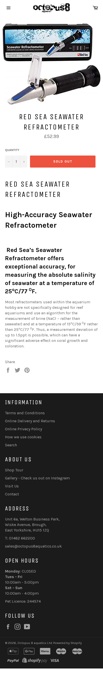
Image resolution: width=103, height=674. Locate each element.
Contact (12, 494)
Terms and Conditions (25, 413)
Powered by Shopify (67, 643)
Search (11, 445)
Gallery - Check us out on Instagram (37, 478)
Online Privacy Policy (23, 429)
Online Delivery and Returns (30, 421)
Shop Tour (14, 470)
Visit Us (12, 486)
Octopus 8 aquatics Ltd (35, 643)
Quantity (12, 150)
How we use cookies (23, 437)
